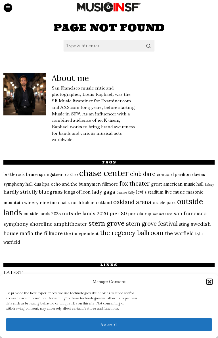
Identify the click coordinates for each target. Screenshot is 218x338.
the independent (81, 233)
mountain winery (20, 202)
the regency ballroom (132, 233)
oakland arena (132, 202)
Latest (12, 272)
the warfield (179, 233)
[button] (209, 282)
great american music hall (177, 184)
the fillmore (49, 233)
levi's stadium (150, 192)
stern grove (107, 223)
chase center (104, 172)
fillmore (110, 184)
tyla (199, 233)
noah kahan (83, 202)
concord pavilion (174, 174)
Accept (109, 324)
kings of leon (77, 192)
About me (70, 78)
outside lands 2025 (42, 213)
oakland (104, 202)
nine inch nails (55, 202)
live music (175, 192)
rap (147, 213)
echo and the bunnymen (76, 184)
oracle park (164, 202)
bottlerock (14, 174)
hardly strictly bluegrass (33, 191)
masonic (194, 192)
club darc (142, 174)
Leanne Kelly (126, 192)
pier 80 (118, 213)
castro (71, 174)
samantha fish (162, 214)
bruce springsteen (45, 174)
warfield (11, 242)
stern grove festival (152, 223)
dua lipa (41, 184)
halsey (209, 184)
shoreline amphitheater (58, 224)
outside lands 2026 (85, 213)
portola (135, 213)
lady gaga (103, 191)
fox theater (135, 183)
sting (184, 224)
